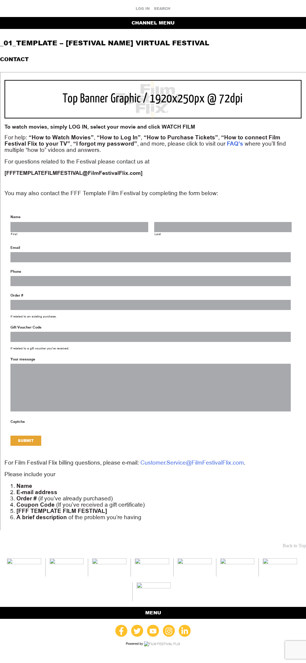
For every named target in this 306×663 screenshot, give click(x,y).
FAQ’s (235, 144)
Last (157, 234)
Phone (15, 271)
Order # (16, 295)
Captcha (17, 422)
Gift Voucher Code (26, 327)
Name (15, 217)
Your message (22, 359)
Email (15, 248)
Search (162, 9)
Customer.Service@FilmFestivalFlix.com (192, 463)
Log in (143, 9)
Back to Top (294, 545)
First (14, 234)
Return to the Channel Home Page (259, 59)
